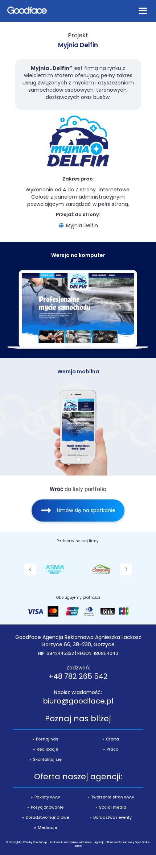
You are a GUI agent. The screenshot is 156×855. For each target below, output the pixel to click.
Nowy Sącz (134, 842)
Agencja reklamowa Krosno (110, 842)
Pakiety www (47, 797)
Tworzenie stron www (112, 797)
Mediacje (47, 827)
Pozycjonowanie (47, 807)
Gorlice (146, 842)
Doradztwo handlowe (47, 817)
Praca (113, 749)
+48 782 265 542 (78, 676)
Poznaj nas (47, 739)
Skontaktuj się (47, 759)
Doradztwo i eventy (112, 817)
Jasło (78, 845)
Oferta (112, 739)
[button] (30, 569)
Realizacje (47, 749)
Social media (112, 807)
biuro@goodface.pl (78, 701)
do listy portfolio (78, 489)
